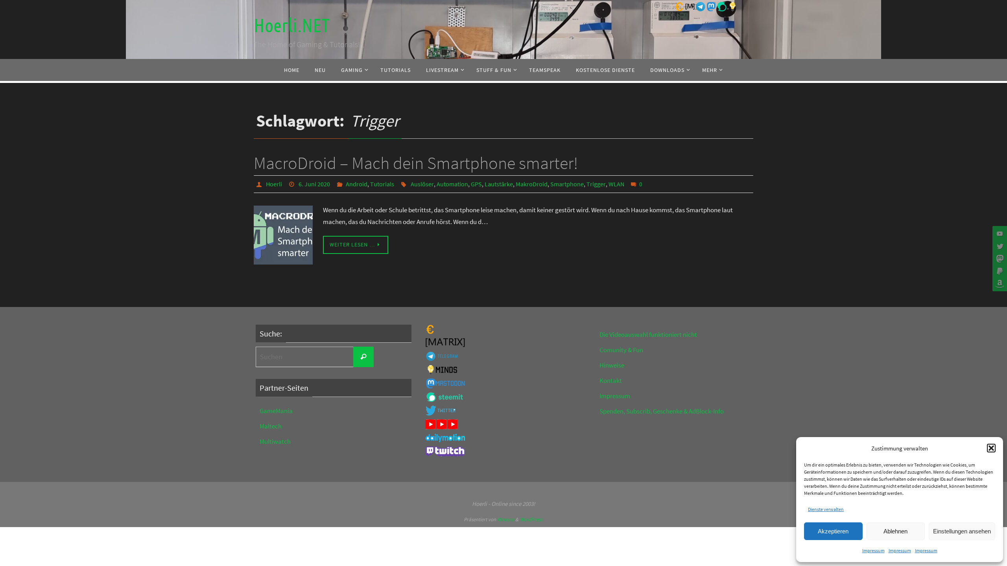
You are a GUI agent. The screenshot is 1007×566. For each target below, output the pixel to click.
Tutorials (382, 184)
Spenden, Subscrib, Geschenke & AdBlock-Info (661, 411)
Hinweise (611, 365)
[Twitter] (998, 246)
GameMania (276, 410)
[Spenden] (998, 271)
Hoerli (274, 184)
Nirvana (505, 519)
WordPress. (531, 519)
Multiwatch (275, 441)
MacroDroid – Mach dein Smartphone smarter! (416, 163)
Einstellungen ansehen (962, 531)
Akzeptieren (833, 531)
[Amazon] (998, 283)
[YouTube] (998, 233)
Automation (452, 184)
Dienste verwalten (826, 509)
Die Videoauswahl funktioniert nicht (648, 334)
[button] (991, 448)
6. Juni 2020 (314, 184)
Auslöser (422, 184)
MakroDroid (532, 184)
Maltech (271, 426)
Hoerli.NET (291, 26)
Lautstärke (499, 184)
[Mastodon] (998, 258)
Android (356, 184)
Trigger (596, 184)
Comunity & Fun (621, 349)
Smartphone (567, 184)
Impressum (873, 550)
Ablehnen (895, 531)
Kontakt (610, 380)
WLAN (616, 184)
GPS (476, 184)
